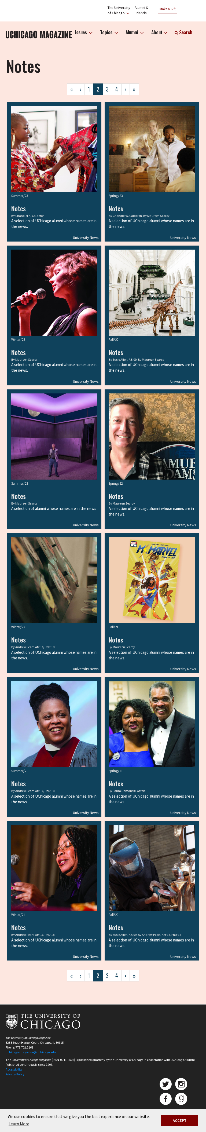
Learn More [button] (19, 1123)
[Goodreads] (181, 1099)
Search (185, 32)
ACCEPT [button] (179, 1120)
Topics (106, 32)
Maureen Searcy (158, 216)
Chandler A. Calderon (30, 216)
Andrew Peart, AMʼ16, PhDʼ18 (34, 647)
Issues (81, 32)
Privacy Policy (15, 1074)
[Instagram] (181, 1084)
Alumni (132, 32)
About (157, 32)
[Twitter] (166, 1084)
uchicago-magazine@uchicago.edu (31, 1052)
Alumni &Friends (141, 10)
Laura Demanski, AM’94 (129, 791)
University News (86, 237)
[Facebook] (166, 1099)
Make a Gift (168, 9)
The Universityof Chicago (119, 10)
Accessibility (14, 1069)
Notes (18, 208)
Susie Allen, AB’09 (125, 359)
